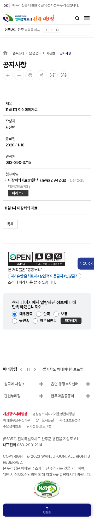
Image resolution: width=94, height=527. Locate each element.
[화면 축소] (19, 75)
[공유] (41, 75)
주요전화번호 (12, 426)
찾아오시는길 (45, 420)
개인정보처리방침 (15, 414)
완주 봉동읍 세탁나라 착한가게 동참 (29, 30)
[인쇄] (30, 75)
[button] (46, 30)
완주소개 (18, 53)
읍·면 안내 (35, 53)
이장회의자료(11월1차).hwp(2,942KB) (46, 183)
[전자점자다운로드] (64, 75)
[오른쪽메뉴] (87, 19)
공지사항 (65, 53)
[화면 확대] (8, 75)
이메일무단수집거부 (16, 420)
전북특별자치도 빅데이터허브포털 (58, 369)
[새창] (47, 483)
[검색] (77, 18)
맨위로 (47, 512)
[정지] (57, 30)
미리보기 (18, 193)
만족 (46, 314)
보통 (64, 314)
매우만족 (25, 314)
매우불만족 (48, 320)
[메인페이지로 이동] (29, 18)
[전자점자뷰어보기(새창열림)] (53, 75)
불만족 (24, 320)
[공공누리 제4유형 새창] (36, 259)
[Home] (5, 53)
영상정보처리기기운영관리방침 (53, 414)
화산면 (50, 53)
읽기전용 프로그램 (38, 426)
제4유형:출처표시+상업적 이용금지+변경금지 (45, 276)
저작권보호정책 (69, 420)
